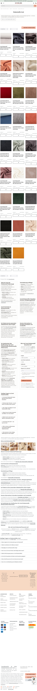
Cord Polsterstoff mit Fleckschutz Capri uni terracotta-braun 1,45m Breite (30, 128)
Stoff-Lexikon (22, 609)
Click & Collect (13, 595)
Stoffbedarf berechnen (26, 380)
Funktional (5, 689)
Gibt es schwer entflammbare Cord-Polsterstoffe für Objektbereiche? (8, 427)
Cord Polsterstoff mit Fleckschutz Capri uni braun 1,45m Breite (29, 102)
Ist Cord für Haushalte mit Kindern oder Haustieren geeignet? (13, 556)
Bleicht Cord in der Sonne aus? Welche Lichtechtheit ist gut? (8, 418)
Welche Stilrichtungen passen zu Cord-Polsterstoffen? (12, 553)
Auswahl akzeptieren (31, 680)
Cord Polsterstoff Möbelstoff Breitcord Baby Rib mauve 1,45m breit (5, 182)
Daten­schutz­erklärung (13, 683)
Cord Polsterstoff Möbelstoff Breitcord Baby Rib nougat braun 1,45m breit (5, 208)
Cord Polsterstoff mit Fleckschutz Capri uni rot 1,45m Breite (5, 102)
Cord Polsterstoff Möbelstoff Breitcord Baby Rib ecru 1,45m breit (30, 75)
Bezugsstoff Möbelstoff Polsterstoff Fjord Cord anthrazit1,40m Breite (30, 208)
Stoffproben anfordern (13, 604)
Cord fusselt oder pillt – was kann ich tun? (8, 422)
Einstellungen (10, 689)
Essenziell (4, 686)
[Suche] (35, 6)
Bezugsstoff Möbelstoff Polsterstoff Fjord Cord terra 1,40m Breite (17, 235)
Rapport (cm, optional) (25, 368)
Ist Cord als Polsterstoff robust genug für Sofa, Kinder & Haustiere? (8, 398)
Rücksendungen (22, 614)
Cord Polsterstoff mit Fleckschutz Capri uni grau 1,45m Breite (18, 128)
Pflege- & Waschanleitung (23, 603)
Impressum (3, 684)
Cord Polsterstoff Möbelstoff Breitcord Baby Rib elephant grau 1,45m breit (30, 155)
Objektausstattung (14, 601)
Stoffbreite (23, 364)
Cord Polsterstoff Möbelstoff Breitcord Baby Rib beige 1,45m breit (30, 182)
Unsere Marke (3, 605)
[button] (28, 28)
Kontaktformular (14, 576)
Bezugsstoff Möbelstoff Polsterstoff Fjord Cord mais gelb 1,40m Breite (17, 262)
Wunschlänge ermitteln (22, 596)
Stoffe (11, 8)
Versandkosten (11, 279)
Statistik (10, 686)
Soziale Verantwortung (32, 615)
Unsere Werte (3, 607)
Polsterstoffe (15, 8)
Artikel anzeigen (31, 56)
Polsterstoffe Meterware (5, 386)
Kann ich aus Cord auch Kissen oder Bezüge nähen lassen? (13, 550)
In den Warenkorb (6, 55)
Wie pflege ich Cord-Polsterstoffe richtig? (9, 547)
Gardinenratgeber (23, 612)
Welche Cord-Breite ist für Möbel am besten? (10, 544)
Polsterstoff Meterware (24, 304)
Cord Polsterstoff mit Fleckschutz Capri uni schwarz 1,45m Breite (4, 155)
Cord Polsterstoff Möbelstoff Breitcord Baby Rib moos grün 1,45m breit (18, 102)
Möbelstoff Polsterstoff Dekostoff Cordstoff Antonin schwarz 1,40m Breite (5, 235)
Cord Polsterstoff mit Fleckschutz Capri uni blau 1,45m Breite (5, 128)
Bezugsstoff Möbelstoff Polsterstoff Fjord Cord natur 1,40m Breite (30, 235)
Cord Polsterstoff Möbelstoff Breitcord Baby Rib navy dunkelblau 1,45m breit (18, 48)
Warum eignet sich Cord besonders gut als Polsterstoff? (12, 542)
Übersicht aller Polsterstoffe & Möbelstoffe (24, 461)
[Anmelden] (34, 3)
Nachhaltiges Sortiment (31, 602)
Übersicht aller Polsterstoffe (10, 327)
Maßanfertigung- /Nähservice (14, 598)
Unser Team (3, 602)
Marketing (17, 686)
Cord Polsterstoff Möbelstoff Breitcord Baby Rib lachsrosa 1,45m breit (5, 75)
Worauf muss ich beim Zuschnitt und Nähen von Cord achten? (9, 413)
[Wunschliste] (4, 3)
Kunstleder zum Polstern (26, 328)
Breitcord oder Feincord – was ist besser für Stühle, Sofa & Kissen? (9, 404)
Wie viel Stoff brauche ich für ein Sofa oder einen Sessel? (12, 559)
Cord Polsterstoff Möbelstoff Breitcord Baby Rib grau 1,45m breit (5, 48)
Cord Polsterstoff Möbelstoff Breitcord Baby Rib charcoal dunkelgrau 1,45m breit (30, 48)
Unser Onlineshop (3, 596)
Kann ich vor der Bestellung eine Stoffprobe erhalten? (12, 561)
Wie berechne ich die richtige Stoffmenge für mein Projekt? (8, 433)
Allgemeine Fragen (21, 600)
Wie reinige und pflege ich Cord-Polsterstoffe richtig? (9, 408)
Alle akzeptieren (31, 674)
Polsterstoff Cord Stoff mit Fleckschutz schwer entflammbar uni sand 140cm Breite (18, 75)
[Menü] (35, 677)
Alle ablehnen (30, 677)
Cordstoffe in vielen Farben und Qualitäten (21, 499)
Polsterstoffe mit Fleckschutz (14, 477)
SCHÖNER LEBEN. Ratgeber (22, 607)
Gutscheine (12, 607)
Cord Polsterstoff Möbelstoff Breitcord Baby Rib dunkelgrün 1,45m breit (18, 208)
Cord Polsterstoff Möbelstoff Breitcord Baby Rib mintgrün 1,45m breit (18, 155)
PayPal (16, 687)
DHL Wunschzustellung (7, 687)
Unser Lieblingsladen (3, 600)
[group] (5, 38)
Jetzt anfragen (30, 0)
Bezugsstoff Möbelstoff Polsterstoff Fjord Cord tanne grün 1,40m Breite (5, 262)
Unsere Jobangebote (3, 610)
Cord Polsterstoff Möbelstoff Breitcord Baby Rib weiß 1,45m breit (18, 182)
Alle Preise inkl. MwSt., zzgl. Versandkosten (26, 667)
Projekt (22, 355)
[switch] (34, 683)
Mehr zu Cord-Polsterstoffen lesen (8, 19)
